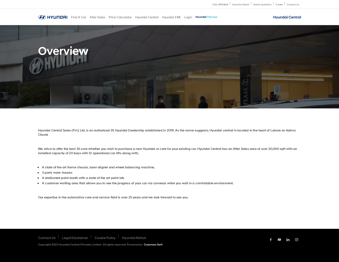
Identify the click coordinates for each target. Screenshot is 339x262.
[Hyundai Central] (52, 17)
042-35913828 (220, 4)
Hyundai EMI (171, 17)
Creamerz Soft (153, 244)
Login (188, 17)
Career (279, 4)
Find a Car (78, 17)
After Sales (97, 17)
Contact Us (293, 4)
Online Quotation (262, 4)
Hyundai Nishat (240, 4)
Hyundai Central (147, 17)
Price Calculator (120, 17)
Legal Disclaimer (75, 238)
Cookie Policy (105, 238)
